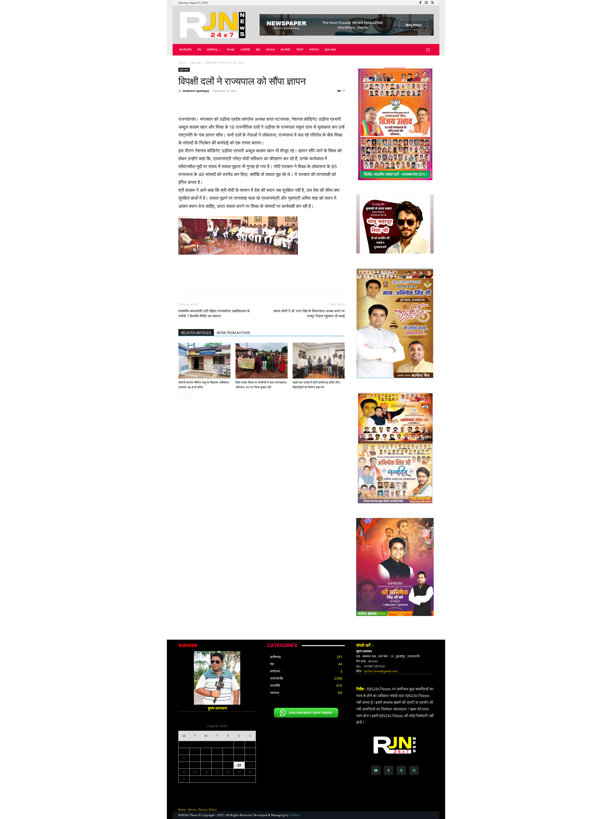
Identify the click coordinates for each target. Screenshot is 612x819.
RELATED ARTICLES (196, 333)
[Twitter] (401, 770)
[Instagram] (414, 770)
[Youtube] (376, 770)
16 (250, 758)
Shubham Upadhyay (196, 91)
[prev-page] (181, 397)
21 (228, 765)
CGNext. (295, 815)
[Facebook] (388, 770)
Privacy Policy (207, 809)
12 (206, 758)
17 (184, 765)
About (192, 809)
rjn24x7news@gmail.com (380, 671)
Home (182, 63)
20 (217, 765)
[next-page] (189, 397)
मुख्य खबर (196, 63)
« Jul (215, 785)
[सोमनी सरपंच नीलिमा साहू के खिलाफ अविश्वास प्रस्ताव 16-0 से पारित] (204, 361)
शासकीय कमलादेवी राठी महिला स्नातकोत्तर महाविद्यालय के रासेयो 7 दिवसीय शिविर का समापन (214, 313)
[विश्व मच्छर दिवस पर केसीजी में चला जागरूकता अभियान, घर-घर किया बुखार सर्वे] (261, 361)
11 (195, 758)
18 (195, 765)
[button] (428, 49)
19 (206, 765)
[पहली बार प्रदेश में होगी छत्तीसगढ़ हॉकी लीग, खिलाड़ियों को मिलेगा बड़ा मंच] (319, 361)
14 (228, 758)
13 (217, 758)
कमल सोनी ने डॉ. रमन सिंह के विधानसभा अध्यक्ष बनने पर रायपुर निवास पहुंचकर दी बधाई (309, 313)
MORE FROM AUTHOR (233, 333)
